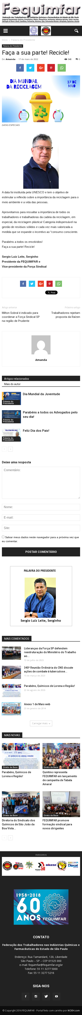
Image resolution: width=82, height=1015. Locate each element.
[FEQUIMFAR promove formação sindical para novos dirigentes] (61, 804)
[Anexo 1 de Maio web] (11, 708)
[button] (76, 31)
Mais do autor (12, 384)
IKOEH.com (74, 1010)
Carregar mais (39, 723)
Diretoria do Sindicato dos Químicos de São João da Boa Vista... (18, 824)
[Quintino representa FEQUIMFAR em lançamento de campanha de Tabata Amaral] (61, 756)
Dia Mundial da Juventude (41, 394)
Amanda (10, 59)
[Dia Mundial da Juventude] (11, 398)
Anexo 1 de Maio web (37, 704)
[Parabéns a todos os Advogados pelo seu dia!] (11, 416)
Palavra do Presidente (12, 46)
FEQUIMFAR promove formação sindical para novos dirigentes (57, 824)
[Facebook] (25, 996)
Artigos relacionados (16, 378)
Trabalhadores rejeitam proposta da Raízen (65, 315)
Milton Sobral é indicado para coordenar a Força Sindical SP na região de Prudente (21, 317)
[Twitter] (46, 996)
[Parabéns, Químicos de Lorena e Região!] (11, 690)
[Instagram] (36, 996)
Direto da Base (10, 767)
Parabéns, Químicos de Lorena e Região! (49, 685)
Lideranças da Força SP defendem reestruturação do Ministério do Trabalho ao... (50, 652)
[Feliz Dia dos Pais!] (11, 435)
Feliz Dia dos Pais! (36, 430)
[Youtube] (56, 996)
